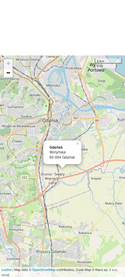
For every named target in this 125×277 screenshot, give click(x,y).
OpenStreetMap (44, 269)
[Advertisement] (62, 27)
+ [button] (8, 63)
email (5, 274)
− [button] (8, 73)
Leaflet (7, 269)
